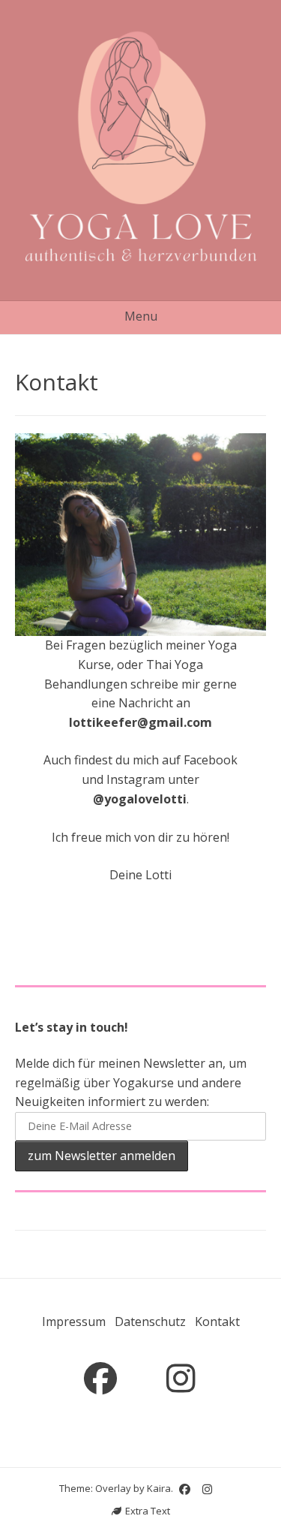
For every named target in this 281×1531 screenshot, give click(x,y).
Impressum (74, 1321)
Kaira (159, 1488)
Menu (140, 316)
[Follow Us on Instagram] (181, 1379)
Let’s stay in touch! (71, 1027)
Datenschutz (150, 1321)
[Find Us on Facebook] (100, 1379)
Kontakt (217, 1321)
